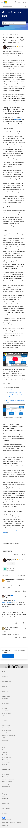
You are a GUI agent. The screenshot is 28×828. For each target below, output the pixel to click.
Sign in (8, 656)
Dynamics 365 (4, 752)
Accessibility (4, 811)
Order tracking (4, 708)
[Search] (15, 2)
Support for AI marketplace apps (8, 779)
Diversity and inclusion (6, 808)
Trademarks (18, 822)
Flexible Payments (5, 715)
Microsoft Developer (6, 774)
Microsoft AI (4, 747)
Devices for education (6, 725)
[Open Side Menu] (2, 2)
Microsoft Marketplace (6, 784)
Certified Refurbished (6, 710)
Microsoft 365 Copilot (6, 762)
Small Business (4, 764)
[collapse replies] (14, 578)
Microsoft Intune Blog (7, 6)
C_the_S (7, 627)
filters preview (18, 119)
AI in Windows (4, 686)
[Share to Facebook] (9, 667)
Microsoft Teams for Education (7, 727)
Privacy (16, 821)
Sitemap (3, 821)
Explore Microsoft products (7, 688)
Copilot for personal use (6, 683)
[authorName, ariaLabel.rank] (5, 47)
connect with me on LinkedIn (10, 102)
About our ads (16, 824)
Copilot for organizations (6, 681)
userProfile (11, 563)
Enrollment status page (15, 392)
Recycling (10, 824)
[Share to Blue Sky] (16, 667)
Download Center (5, 700)
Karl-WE (7, 595)
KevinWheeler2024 (10, 579)
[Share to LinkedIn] (6, 667)
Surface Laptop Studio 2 (6, 679)
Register (19, 2)
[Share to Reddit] (14, 667)
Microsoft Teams (5, 759)
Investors (3, 806)
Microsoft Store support (6, 703)
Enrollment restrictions (15, 390)
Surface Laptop (4, 676)
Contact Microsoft (10, 821)
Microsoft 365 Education (6, 730)
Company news (5, 801)
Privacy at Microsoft (5, 803)
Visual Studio (4, 789)
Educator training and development (8, 735)
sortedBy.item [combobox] (21, 575)
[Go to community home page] (5, 2)
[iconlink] (5, 569)
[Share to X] (11, 667)
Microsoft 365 (4, 754)
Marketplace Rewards (6, 786)
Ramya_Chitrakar (11, 46)
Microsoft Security (5, 749)
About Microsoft (5, 798)
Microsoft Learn (5, 776)
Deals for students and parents (8, 737)
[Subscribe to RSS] (19, 667)
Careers (3, 796)
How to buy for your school (7, 732)
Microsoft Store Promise (6, 713)
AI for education (5, 740)
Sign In (24, 2)
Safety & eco (4, 824)
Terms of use (12, 822)
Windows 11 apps (5, 691)
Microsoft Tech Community (7, 781)
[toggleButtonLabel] (26, 6)
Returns (3, 705)
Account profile (5, 698)
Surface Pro (4, 674)
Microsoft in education (6, 722)
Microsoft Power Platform (6, 757)
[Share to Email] (22, 667)
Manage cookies (5, 822)
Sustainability (4, 813)
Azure (3, 771)
